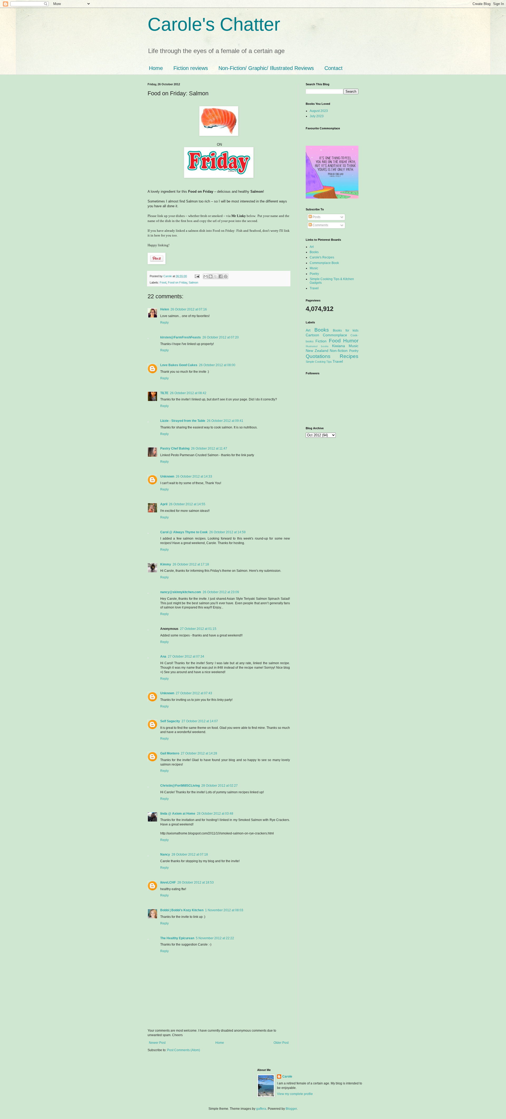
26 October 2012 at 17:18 (191, 564)
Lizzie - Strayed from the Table (182, 421)
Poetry (314, 274)
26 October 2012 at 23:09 (221, 592)
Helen (164, 309)
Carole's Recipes (322, 257)
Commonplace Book (324, 263)
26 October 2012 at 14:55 (187, 504)
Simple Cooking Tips (319, 361)
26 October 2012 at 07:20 (220, 337)
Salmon (193, 282)
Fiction (321, 341)
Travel (314, 288)
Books (314, 252)
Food (163, 282)
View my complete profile (295, 1094)
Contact (333, 68)
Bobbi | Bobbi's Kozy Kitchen (181, 910)
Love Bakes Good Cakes (178, 365)
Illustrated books (317, 346)
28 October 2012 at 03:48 (215, 813)
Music (314, 268)
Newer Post (157, 1043)
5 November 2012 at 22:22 (215, 938)
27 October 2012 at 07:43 (194, 693)
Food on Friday (177, 282)
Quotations (318, 356)
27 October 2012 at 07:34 (186, 656)
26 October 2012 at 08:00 (217, 365)
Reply (164, 322)
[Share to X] (215, 276)
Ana (163, 656)
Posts (316, 217)
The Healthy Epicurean (177, 938)
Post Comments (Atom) (183, 1050)
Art (312, 247)
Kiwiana (338, 346)
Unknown (167, 476)
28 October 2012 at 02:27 (219, 785)
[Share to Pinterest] (225, 276)
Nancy (165, 854)
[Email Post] (196, 276)
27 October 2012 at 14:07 (200, 721)
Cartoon (312, 335)
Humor (350, 340)
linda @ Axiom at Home (177, 813)
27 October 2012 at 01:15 (198, 629)
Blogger (291, 1109)
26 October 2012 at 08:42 (188, 393)
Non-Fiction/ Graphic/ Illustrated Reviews (266, 68)
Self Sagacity (170, 721)
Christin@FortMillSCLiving (180, 785)
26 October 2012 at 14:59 (227, 532)
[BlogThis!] (210, 276)
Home (156, 68)
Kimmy (165, 564)
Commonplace (335, 335)
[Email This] (205, 276)
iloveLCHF (168, 882)
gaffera (261, 1109)
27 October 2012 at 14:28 (199, 753)
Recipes (349, 356)
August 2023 (319, 111)
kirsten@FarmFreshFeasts (180, 337)
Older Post (281, 1043)
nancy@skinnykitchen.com (180, 592)
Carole (168, 276)
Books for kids (345, 330)
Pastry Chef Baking (174, 448)
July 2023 (317, 116)
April (163, 504)
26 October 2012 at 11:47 (209, 448)
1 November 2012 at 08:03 (224, 910)
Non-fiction (339, 350)
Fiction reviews (190, 68)
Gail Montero (169, 753)
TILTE (164, 393)
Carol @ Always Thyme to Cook (184, 532)
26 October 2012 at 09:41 (225, 421)
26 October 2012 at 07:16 (189, 309)
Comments (320, 225)
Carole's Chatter (214, 24)
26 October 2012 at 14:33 (194, 476)
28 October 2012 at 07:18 (190, 854)
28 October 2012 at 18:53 (195, 882)
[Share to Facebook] (220, 276)
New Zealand (317, 350)
